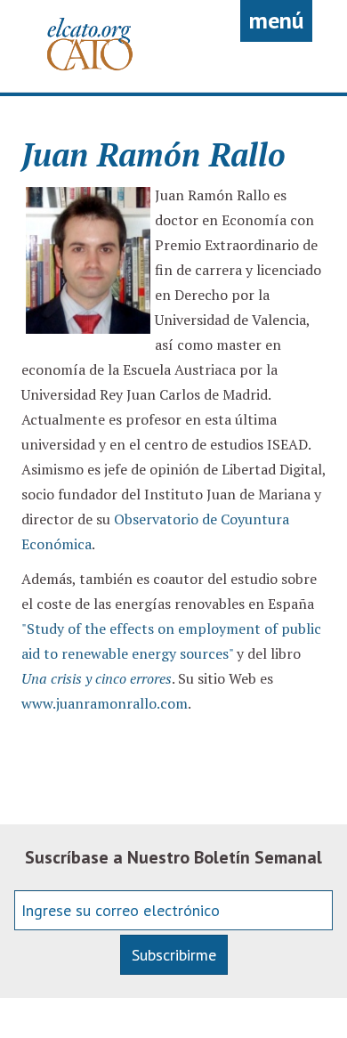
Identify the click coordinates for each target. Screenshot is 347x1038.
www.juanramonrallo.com (104, 703)
